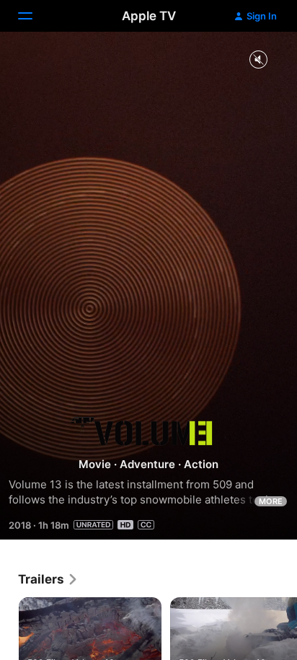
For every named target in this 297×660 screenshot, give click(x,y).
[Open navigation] (34, 16)
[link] (48, 579)
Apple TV (149, 16)
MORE (271, 501)
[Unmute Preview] (258, 60)
